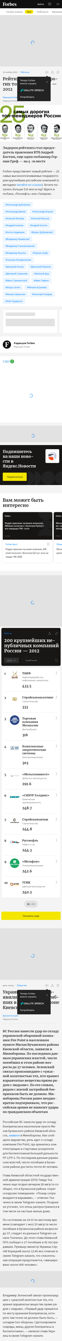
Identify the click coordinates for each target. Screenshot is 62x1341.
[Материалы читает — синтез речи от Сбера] (47, 72)
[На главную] (10, 4)
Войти (41, 4)
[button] (58, 4)
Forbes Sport (11, 544)
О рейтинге (31, 660)
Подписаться (15, 476)
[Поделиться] (52, 72)
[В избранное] (58, 72)
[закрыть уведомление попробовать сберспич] (47, 82)
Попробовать (27, 96)
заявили (14, 1135)
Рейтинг (8, 633)
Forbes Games (20, 11)
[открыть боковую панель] (49, 4)
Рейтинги (44, 11)
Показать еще (31, 915)
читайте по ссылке (29, 185)
